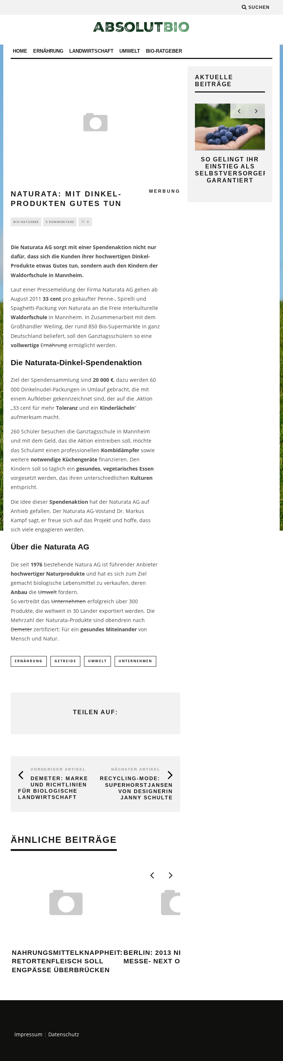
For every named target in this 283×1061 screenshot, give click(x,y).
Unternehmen (68, 601)
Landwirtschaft (91, 51)
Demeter (21, 629)
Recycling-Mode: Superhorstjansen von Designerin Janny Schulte (136, 787)
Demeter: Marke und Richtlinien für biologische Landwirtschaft (53, 787)
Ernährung (48, 51)
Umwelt (129, 51)
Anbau (19, 592)
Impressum (28, 1034)
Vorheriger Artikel (58, 769)
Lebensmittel (79, 582)
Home (20, 51)
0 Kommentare (60, 222)
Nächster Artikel (135, 769)
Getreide (65, 661)
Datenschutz (63, 1034)
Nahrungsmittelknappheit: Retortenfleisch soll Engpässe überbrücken (67, 961)
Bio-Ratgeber (164, 51)
